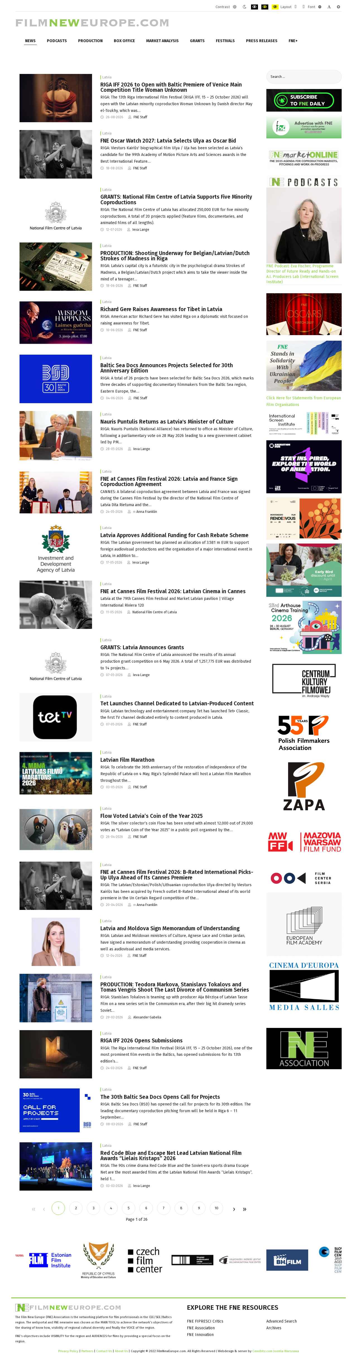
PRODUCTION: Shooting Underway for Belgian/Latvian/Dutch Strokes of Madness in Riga (175, 256)
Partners (87, 1351)
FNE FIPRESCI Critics (205, 1321)
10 (216, 1208)
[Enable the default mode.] (234, 7)
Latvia (107, 77)
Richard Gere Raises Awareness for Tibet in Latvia (161, 309)
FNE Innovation (200, 1334)
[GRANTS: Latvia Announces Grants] (56, 660)
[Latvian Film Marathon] (56, 773)
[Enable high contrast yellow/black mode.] (275, 7)
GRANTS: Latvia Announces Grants (142, 647)
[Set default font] (329, 7)
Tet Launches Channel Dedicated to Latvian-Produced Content (177, 703)
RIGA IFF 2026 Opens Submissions (141, 1040)
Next (234, 1209)
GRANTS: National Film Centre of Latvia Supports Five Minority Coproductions (176, 199)
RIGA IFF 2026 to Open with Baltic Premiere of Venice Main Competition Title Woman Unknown (171, 87)
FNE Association (201, 1328)
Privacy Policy (68, 1351)
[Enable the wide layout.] (303, 7)
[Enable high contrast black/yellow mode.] (265, 7)
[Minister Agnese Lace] (56, 941)
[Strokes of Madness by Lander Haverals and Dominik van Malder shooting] (56, 266)
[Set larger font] (338, 7)
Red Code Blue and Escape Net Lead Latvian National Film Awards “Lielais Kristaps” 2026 (171, 1155)
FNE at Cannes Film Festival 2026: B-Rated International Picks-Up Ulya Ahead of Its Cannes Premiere (176, 874)
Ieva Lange (140, 230)
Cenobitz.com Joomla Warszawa (275, 1351)
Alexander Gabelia (147, 1017)
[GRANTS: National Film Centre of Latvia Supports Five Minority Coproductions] (56, 210)
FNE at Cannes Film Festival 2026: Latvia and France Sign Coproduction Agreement (169, 481)
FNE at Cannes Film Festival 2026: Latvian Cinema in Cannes (173, 591)
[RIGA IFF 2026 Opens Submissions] (56, 1054)
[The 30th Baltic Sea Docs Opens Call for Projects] (56, 1110)
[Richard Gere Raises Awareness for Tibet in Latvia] (56, 322)
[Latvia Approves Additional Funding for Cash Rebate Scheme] (56, 548)
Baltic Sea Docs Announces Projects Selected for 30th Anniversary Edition (166, 368)
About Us (121, 1351)
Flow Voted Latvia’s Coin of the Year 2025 (151, 816)
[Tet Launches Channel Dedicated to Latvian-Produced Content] (56, 717)
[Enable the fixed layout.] (295, 7)
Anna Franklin (146, 512)
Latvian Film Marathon (127, 760)
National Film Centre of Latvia (154, 612)
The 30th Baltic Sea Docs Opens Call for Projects (160, 1097)
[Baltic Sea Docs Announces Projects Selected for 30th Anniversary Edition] (56, 378)
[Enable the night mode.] (244, 7)
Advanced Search (281, 1321)
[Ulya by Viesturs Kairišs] (56, 154)
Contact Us (104, 1351)
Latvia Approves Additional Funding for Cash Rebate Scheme (174, 535)
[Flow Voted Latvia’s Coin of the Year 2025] (56, 829)
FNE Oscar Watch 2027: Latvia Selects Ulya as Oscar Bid (168, 140)
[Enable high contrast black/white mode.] (254, 7)
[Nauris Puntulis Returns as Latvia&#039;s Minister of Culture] (56, 435)
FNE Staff (140, 117)
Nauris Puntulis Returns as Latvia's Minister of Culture (167, 421)
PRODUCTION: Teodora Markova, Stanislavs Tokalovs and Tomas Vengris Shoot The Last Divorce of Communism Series (174, 987)
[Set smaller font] (320, 7)
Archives (273, 1328)
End (244, 1209)
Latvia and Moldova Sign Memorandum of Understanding (170, 928)
